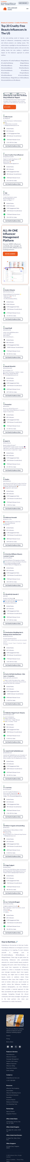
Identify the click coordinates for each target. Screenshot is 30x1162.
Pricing (8, 1038)
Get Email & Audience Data (13, 146)
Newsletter (9, 1097)
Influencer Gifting (10, 1065)
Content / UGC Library (12, 1061)
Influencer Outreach (11, 1056)
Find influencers (10, 1054)
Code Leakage (10, 1070)
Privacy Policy (20, 1159)
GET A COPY (7, 107)
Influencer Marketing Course (13, 1092)
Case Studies (9, 1090)
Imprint (8, 1161)
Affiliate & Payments (11, 1063)
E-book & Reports (10, 1099)
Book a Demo (9, 1041)
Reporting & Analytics (11, 1068)
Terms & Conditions (10, 1159)
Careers (8, 1035)
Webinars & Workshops (12, 1102)
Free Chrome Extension (12, 1095)
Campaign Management (12, 1059)
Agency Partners (10, 1111)
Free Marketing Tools (11, 1104)
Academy (12, 1088)
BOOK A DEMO (10, 254)
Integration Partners (11, 1113)
